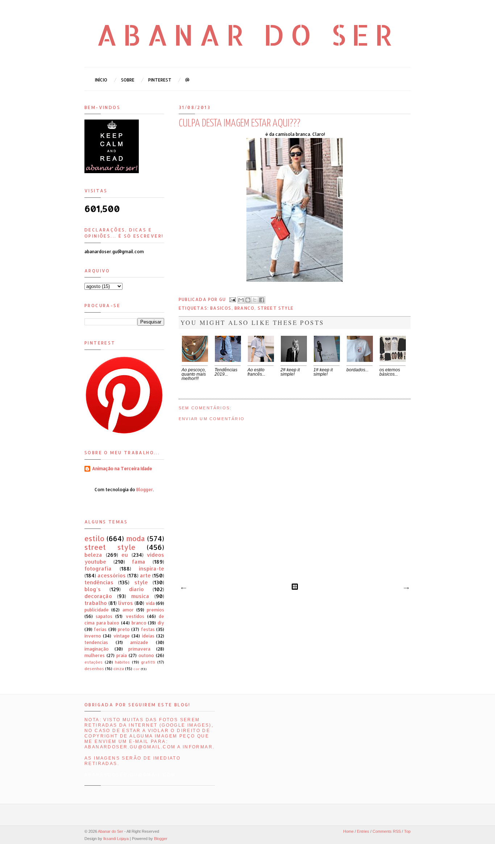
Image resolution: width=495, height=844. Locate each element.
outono (146, 655)
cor (136, 669)
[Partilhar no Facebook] (261, 300)
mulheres (94, 655)
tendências (98, 582)
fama (138, 561)
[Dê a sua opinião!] (247, 300)
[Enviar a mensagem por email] (241, 300)
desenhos (94, 668)
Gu (223, 299)
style (141, 582)
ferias (100, 629)
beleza (93, 554)
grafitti (148, 662)
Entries (363, 831)
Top (407, 831)
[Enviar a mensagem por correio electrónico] (232, 299)
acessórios (111, 575)
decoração (98, 596)
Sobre (127, 80)
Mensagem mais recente (183, 588)
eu (124, 554)
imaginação (96, 649)
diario (136, 589)
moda (135, 538)
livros (125, 602)
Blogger (144, 489)
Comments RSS (387, 831)
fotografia (98, 568)
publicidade (96, 610)
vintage (121, 636)
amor (128, 610)
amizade (139, 642)
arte (145, 575)
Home (348, 831)
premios (155, 610)
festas (148, 629)
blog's (92, 589)
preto (124, 629)
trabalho (95, 602)
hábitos (122, 662)
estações (93, 662)
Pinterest (159, 80)
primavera (139, 649)
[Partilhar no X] (254, 300)
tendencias (96, 642)
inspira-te (151, 568)
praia (121, 655)
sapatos (104, 616)
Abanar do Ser (247, 34)
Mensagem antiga (406, 588)
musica (140, 596)
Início (101, 80)
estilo (94, 538)
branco (244, 308)
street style (276, 308)
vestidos (135, 616)
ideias (148, 636)
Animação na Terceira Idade (122, 468)
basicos (220, 308)
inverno (92, 636)
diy (161, 623)
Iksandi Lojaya (116, 838)
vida (150, 603)
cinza (118, 668)
